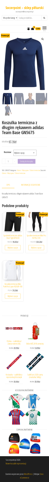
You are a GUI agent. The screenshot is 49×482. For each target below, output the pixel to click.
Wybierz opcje (13, 247)
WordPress (28, 473)
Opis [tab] (8, 184)
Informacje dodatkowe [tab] (30, 184)
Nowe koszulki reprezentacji (16, 463)
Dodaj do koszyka (26, 161)
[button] (42, 39)
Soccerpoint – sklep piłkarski (25, 7)
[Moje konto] (28, 28)
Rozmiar (7, 152)
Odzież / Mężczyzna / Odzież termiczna (28, 170)
